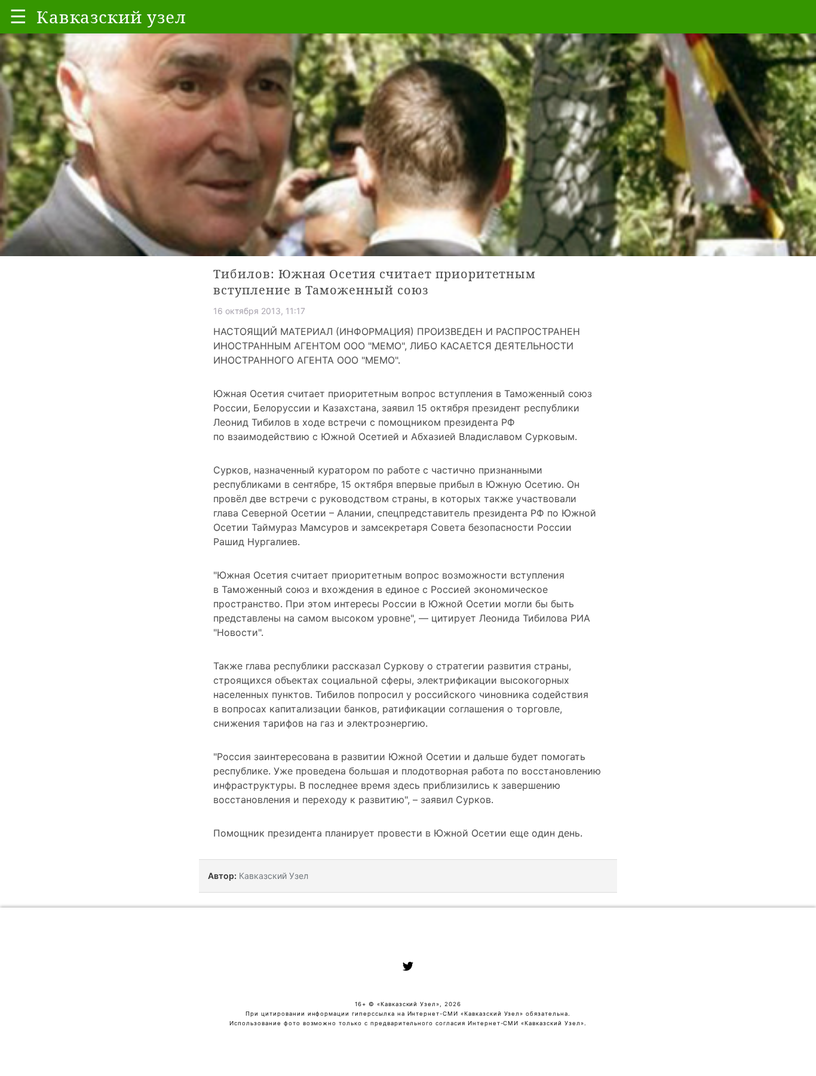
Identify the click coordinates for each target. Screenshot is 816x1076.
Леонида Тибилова (523, 618)
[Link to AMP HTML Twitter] (408, 967)
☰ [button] (18, 16)
